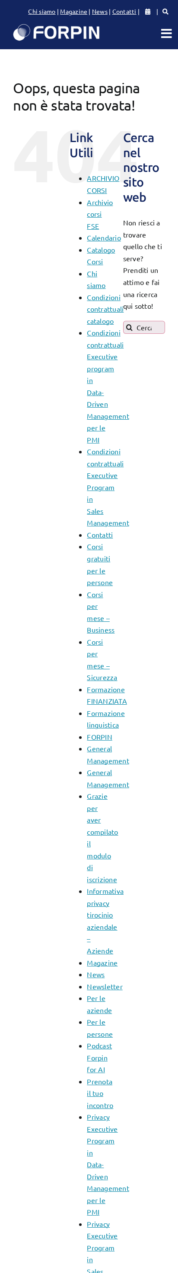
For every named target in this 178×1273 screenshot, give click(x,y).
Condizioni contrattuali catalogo (105, 309)
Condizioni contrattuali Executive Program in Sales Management (108, 487)
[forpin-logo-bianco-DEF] (56, 26)
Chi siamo (41, 11)
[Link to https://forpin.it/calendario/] (147, 12)
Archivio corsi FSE (100, 214)
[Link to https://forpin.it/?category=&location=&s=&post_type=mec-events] (165, 12)
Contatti (124, 11)
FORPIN (99, 736)
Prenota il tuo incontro (100, 1093)
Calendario (104, 237)
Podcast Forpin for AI (99, 1057)
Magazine (73, 11)
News (100, 11)
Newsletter (104, 986)
